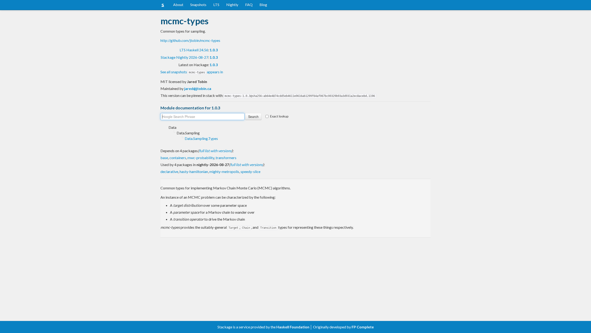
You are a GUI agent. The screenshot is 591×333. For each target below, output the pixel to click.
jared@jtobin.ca (197, 88)
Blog (263, 4)
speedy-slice (250, 171)
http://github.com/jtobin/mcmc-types (190, 40)
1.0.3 (214, 50)
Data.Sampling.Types (201, 138)
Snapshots (198, 4)
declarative (169, 171)
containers (177, 157)
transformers (226, 157)
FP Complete (363, 327)
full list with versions (215, 150)
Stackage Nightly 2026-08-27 (184, 57)
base (164, 157)
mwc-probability (200, 157)
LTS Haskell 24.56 (194, 50)
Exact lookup (279, 116)
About (178, 4)
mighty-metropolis (224, 171)
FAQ (249, 4)
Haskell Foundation (292, 327)
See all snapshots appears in (191, 72)
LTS (216, 4)
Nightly (232, 4)
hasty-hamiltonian (194, 171)
